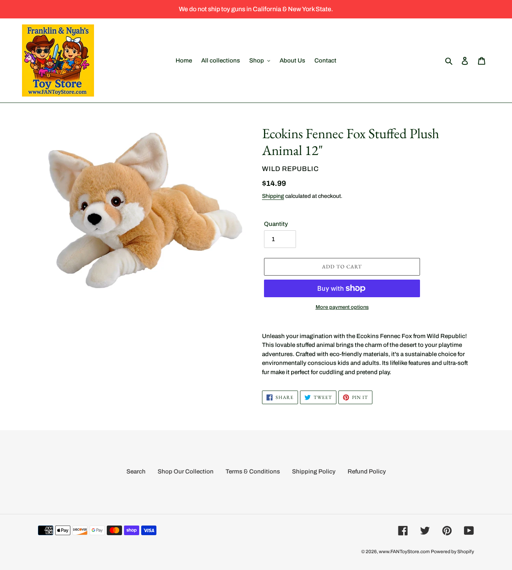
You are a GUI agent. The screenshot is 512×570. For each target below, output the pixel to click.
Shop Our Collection (186, 471)
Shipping (273, 196)
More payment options (342, 307)
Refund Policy (367, 471)
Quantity (276, 224)
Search (136, 471)
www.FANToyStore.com (404, 551)
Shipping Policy (314, 471)
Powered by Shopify (452, 551)
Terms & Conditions (253, 471)
